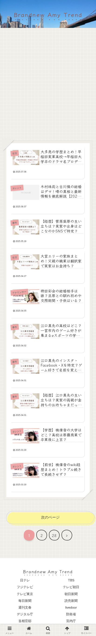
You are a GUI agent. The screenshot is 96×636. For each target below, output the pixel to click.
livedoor (71, 607)
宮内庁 (71, 621)
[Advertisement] (48, 86)
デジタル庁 (25, 614)
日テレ (25, 580)
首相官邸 (24, 621)
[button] (85, 591)
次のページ (50, 517)
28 (54, 535)
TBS (71, 580)
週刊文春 (24, 607)
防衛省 (71, 614)
